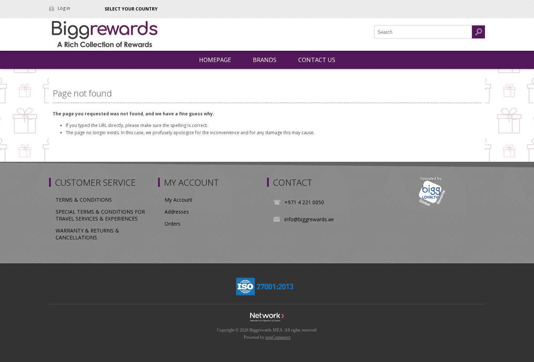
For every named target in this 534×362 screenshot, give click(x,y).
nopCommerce (278, 337)
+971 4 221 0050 (304, 202)
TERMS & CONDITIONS (84, 199)
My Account (179, 199)
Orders (173, 223)
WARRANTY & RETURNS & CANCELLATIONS (87, 234)
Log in (64, 8)
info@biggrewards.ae (309, 219)
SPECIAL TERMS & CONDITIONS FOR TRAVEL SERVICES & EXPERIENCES (100, 215)
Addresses (177, 211)
